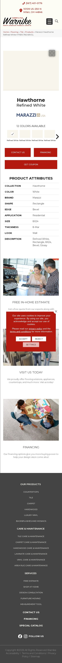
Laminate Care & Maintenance (31, 554)
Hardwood (31, 509)
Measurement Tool (31, 604)
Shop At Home (31, 587)
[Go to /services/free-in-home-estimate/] (31, 286)
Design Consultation (31, 592)
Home (6, 32)
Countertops (31, 492)
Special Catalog (31, 625)
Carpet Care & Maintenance (31, 542)
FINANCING (45, 152)
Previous (4, 135)
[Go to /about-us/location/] (31, 356)
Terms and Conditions (34, 653)
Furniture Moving (31, 598)
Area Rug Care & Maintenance (31, 565)
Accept (23, 339)
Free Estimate (31, 581)
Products (29, 32)
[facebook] (20, 636)
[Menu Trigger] (49, 21)
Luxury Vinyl (31, 515)
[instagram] (25, 636)
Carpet (31, 503)
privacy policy (35, 328)
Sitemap (35, 656)
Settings (31, 344)
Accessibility (12, 653)
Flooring (14, 32)
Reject (39, 339)
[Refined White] (12, 133)
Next (57, 135)
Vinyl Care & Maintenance (31, 560)
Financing (31, 618)
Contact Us (17, 152)
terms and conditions (20, 331)
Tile (21, 32)
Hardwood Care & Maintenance (31, 548)
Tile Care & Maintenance (31, 536)
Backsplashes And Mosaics (31, 521)
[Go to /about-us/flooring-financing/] (31, 429)
